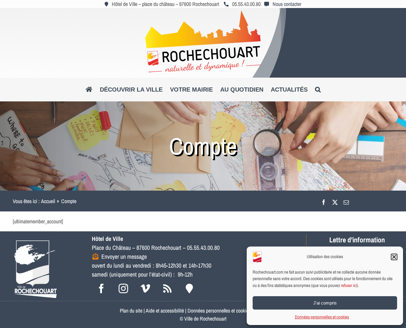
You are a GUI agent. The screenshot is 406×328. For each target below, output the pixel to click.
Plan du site (131, 310)
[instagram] (123, 288)
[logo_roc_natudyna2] (203, 13)
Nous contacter (287, 4)
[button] (394, 257)
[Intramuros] (189, 288)
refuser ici (349, 285)
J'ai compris (325, 302)
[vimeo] (145, 288)
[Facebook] (323, 201)
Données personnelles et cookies (322, 317)
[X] (335, 201)
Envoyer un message (124, 256)
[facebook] (101, 288)
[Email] (346, 201)
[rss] (167, 288)
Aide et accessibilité (165, 310)
